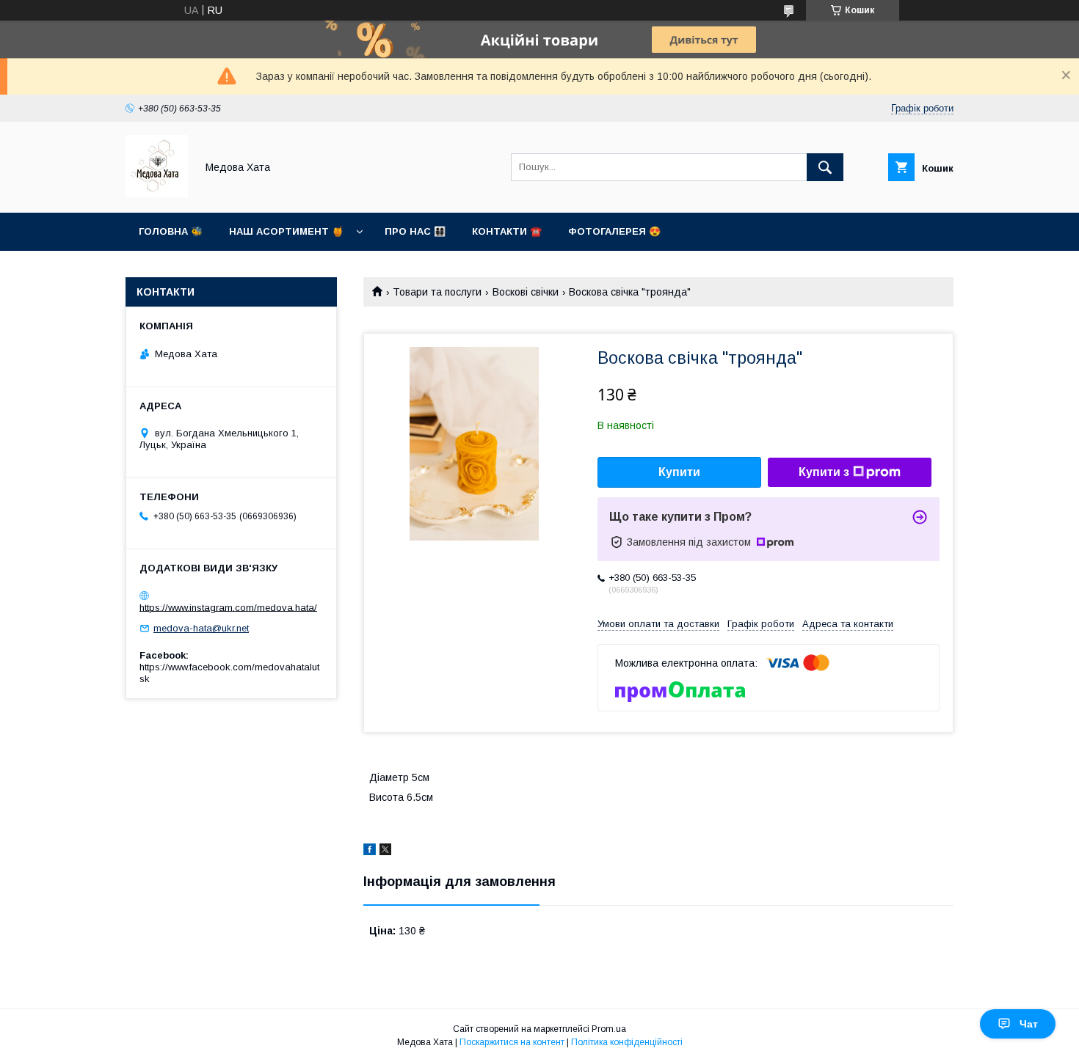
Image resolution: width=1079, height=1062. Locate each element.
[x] (385, 851)
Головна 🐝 (171, 231)
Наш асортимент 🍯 (286, 231)
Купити (679, 472)
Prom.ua (609, 1029)
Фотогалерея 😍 (614, 231)
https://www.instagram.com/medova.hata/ (228, 606)
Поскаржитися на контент (511, 1042)
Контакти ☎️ (507, 231)
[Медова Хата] (157, 193)
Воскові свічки (526, 292)
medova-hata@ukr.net (201, 628)
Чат (1029, 1024)
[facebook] (369, 851)
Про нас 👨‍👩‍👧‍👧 (415, 231)
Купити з (824, 472)
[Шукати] (825, 167)
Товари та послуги (437, 292)
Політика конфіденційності (627, 1042)
